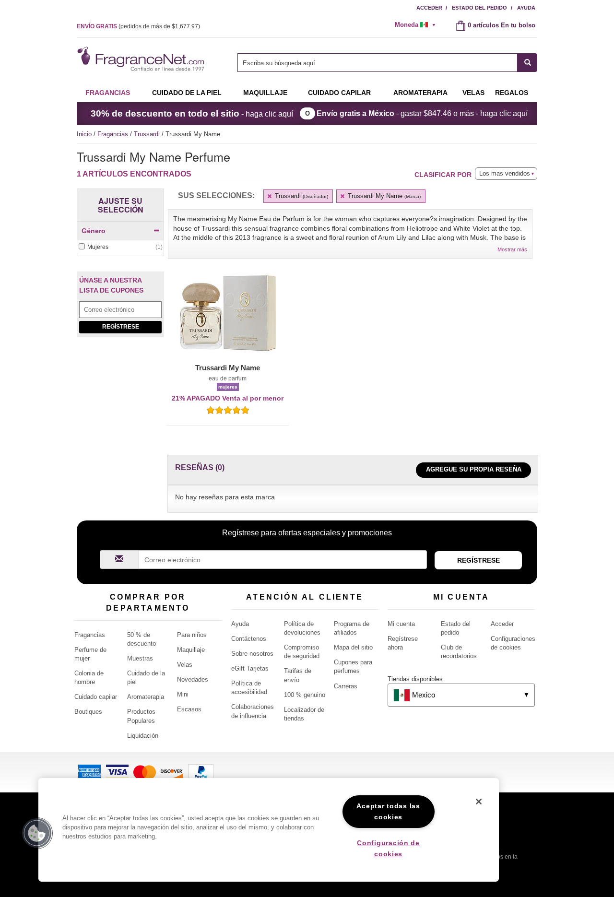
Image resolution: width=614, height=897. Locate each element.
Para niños (192, 634)
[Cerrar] (478, 801)
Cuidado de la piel (187, 92)
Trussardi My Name (383, 196)
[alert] (418, 25)
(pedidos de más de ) (138, 26)
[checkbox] (120, 247)
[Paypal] (201, 771)
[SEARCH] (527, 62)
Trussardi (148, 134)
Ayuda (526, 8)
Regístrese (120, 326)
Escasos (189, 709)
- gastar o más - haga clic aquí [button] (422, 113)
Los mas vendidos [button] (504, 173)
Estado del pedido (479, 8)
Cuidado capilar (339, 92)
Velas (184, 664)
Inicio (84, 134)
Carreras (345, 686)
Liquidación (142, 735)
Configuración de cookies (388, 848)
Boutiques (88, 711)
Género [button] (94, 231)
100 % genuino (304, 694)
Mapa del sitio (353, 647)
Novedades (192, 679)
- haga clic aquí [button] (192, 113)
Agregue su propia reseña (473, 469)
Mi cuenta (401, 623)
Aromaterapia (145, 696)
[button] (227, 319)
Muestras (140, 658)
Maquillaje (265, 92)
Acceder (429, 8)
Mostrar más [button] (512, 249)
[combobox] (387, 62)
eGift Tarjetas (250, 668)
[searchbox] (377, 62)
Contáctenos (248, 638)
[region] (268, 830)
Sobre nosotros (252, 653)
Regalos (511, 92)
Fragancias (107, 92)
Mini (183, 694)
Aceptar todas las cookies (388, 811)
